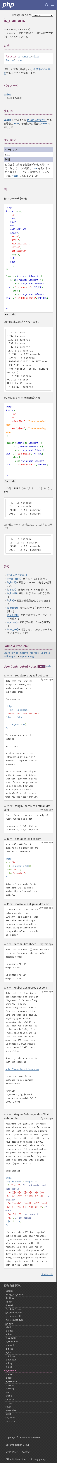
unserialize (10, 1410)
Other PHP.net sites (15, 1459)
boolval (9, 1291)
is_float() (12, 593)
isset (7, 1392)
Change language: (22, 15)
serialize (9, 1399)
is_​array (9, 1331)
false (44, 123)
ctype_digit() (14, 578)
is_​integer (10, 1356)
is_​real (8, 1378)
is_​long (8, 1363)
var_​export (10, 1421)
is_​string (9, 1388)
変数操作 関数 (12, 1285)
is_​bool (8, 1334)
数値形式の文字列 (37, 120)
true (16, 123)
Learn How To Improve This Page (21, 652)
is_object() (13, 615)
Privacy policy (38, 1459)
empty (8, 1302)
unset (8, 1414)
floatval (9, 1305)
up (5, 675)
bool (20, 60)
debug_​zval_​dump (14, 1294)
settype (9, 1403)
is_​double (10, 1345)
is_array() (12, 622)
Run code (10, 314)
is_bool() (12, 582)
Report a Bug (26, 656)
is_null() (11, 589)
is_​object (9, 1374)
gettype (9, 1323)
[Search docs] (47, 5)
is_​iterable (10, 1359)
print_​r (8, 1396)
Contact (26, 1452)
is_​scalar (9, 1385)
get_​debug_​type (13, 1309)
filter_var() (13, 629)
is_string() (12, 607)
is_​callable (10, 1338)
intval (8, 1327)
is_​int (8, 1352)
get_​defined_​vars (13, 1312)
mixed (36, 56)
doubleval (10, 1298)
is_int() (11, 600)
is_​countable (11, 1341)
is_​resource (11, 1381)
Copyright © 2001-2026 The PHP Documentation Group (22, 1441)
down (11, 675)
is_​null (8, 1367)
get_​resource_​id (13, 1316)
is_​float (9, 1349)
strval (8, 1407)
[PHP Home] (8, 5)
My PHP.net (11, 1452)
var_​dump (10, 1417)
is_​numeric (10, 1370)
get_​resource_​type (14, 1320)
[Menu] (53, 5)
